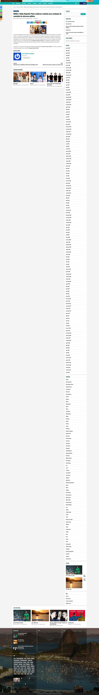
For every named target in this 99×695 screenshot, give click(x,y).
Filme (24, 664)
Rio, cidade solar (68, 23)
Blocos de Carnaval (20, 658)
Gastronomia (68, 445)
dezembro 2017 (68, 303)
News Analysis (68, 492)
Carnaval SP (30, 660)
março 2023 (68, 148)
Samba (67, 527)
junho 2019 (68, 259)
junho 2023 (68, 141)
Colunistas (35, 3)
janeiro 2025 (68, 94)
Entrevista (45, 3)
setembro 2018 (68, 281)
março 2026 (68, 60)
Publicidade (50, 3)
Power (67, 517)
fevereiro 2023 (68, 151)
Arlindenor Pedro (69, 386)
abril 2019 (67, 264)
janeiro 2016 (68, 360)
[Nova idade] (21, 77)
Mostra (67, 485)
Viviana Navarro (68, 558)
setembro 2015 (68, 369)
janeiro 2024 (68, 124)
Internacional (68, 460)
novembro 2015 (68, 365)
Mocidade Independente (70, 482)
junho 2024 (68, 112)
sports (19, 673)
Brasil (25, 658)
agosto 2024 (68, 107)
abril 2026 (67, 58)
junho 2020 (68, 229)
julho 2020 (68, 227)
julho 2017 (67, 315)
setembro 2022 (68, 163)
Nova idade (15, 83)
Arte (14, 658)
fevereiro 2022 (68, 180)
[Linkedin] (32, 22)
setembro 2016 (68, 340)
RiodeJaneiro (24, 671)
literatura (15, 668)
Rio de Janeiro (18, 671)
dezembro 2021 (68, 185)
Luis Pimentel (68, 472)
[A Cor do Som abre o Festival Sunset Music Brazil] (55, 77)
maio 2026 (67, 55)
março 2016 (68, 355)
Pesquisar (68, 11)
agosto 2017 (68, 313)
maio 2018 (67, 291)
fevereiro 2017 (68, 328)
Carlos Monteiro (68, 394)
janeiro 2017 (68, 330)
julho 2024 (67, 109)
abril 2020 (67, 234)
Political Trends (68, 512)
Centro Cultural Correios (18, 662)
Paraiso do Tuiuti (68, 502)
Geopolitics (68, 448)
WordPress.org (68, 603)
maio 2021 (67, 202)
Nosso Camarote (68, 495)
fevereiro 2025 (68, 92)
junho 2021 (68, 200)
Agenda (67, 379)
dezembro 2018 (68, 274)
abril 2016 (67, 352)
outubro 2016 (68, 338)
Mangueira (67, 477)
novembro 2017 (68, 306)
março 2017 (68, 325)
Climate (67, 416)
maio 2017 (67, 320)
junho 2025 (68, 82)
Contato (39, 3)
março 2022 (68, 178)
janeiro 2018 (68, 301)
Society (67, 539)
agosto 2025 (68, 77)
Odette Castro (68, 497)
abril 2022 (67, 175)
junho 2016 (68, 347)
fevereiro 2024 (68, 121)
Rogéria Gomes (68, 522)
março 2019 (68, 266)
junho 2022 (68, 171)
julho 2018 (67, 286)
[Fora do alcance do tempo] (74, 570)
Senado (15, 673)
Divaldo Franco (68, 433)
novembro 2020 (68, 217)
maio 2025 (67, 85)
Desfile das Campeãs (69, 431)
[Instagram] (36, 22)
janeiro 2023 (68, 153)
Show (67, 536)
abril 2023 (67, 146)
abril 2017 (67, 323)
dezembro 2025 (68, 67)
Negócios (67, 490)
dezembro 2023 (68, 126)
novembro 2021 (68, 188)
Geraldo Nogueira (69, 450)
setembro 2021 (68, 193)
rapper (33, 670)
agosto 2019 (68, 254)
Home (13, 3)
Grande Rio (68, 455)
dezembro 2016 (68, 333)
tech (25, 673)
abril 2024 (67, 116)
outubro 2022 (68, 161)
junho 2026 (68, 53)
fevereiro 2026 (68, 62)
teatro (22, 673)
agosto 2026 (68, 48)
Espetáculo (16, 664)
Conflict (67, 421)
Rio (14, 671)
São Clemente (68, 529)
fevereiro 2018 (68, 298)
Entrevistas (68, 441)
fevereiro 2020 (68, 239)
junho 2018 (68, 288)
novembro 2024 (68, 99)
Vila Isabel (67, 554)
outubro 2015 (68, 367)
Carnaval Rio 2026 (24, 660)
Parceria (31, 83)
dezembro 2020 (68, 215)
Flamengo (28, 664)
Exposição (20, 664)
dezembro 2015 (68, 362)
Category (67, 399)
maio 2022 (67, 173)
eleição (31, 662)
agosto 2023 (68, 136)
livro (66, 465)
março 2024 (68, 119)
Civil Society (68, 411)
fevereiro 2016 (68, 357)
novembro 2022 (68, 158)
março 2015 (68, 372)
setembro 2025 (68, 75)
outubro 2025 (68, 72)
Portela (67, 514)
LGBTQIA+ (32, 666)
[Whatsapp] (34, 22)
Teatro (67, 541)
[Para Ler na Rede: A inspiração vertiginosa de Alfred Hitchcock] (58, 615)
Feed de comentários (69, 601)
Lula (25, 668)
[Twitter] (30, 22)
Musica (67, 487)
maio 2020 (67, 232)
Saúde (67, 534)
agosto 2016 (68, 342)
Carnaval (29, 3)
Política (25, 670)
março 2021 (68, 207)
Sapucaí (67, 531)
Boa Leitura (24, 3)
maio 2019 (67, 261)
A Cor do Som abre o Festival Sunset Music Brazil (54, 84)
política (67, 509)
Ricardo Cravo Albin (69, 519)
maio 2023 (67, 143)
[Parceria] (38, 77)
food (14, 666)
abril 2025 (67, 87)
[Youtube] (38, 22)
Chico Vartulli (68, 404)
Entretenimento (68, 438)
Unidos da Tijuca (68, 546)
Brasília (28, 658)
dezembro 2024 (68, 97)
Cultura (67, 426)
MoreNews (54, 693)
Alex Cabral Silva (68, 382)
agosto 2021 (68, 195)
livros (22, 668)
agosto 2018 (68, 284)
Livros (67, 468)
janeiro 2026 (68, 65)
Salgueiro (67, 524)
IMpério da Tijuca (69, 458)
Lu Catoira (67, 470)
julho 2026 (68, 50)
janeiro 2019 (68, 271)
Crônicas (67, 423)
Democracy (68, 428)
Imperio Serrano (23, 666)
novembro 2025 (68, 70)
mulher (15, 670)
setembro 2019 (68, 252)
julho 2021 (67, 198)
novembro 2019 (68, 247)
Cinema (67, 406)
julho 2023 (67, 139)
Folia (31, 664)
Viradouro (67, 556)
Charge (67, 401)
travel (31, 673)
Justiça (28, 666)
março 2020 (68, 237)
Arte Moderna (68, 389)
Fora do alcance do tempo (70, 21)
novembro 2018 (68, 276)
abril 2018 (67, 293)
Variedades (68, 549)
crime (28, 662)
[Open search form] (78, 3)
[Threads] (44, 22)
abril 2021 (67, 205)
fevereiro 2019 (68, 269)
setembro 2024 (68, 104)
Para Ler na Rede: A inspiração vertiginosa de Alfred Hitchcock (58, 623)
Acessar (67, 596)
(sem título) (84, 575)
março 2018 (68, 296)
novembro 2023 (68, 129)
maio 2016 (67, 350)
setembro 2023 (68, 134)
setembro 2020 (68, 222)
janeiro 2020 (68, 242)
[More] (46, 22)
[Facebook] (28, 22)
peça (66, 507)
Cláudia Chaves (68, 413)
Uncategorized (16, 11)
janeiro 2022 (68, 183)
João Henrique (68, 463)
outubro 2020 (68, 220)
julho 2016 (67, 345)
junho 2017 (68, 318)
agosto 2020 (68, 225)
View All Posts (26, 57)
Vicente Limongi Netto (69, 551)
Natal (18, 670)
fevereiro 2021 (68, 210)
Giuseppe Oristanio (69, 453)
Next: (53, 64)
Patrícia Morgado (69, 504)
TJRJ (28, 673)
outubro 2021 (68, 190)
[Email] (40, 22)
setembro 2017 (68, 311)
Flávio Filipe (68, 443)
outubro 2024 (68, 102)
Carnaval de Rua (16, 660)
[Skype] (42, 22)
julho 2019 (67, 257)
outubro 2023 (68, 131)
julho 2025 (67, 80)
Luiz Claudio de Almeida (18, 18)
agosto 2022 (68, 166)
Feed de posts (68, 598)
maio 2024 (67, 114)
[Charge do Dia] (77, 615)
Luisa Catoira (68, 475)
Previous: (25, 64)
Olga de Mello (68, 499)
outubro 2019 (68, 249)
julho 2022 (67, 168)
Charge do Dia (68, 30)
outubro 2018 (68, 279)
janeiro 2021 (68, 212)
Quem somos (18, 3)
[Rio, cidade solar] (74, 582)
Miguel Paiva (68, 480)
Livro (19, 668)
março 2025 (68, 89)
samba (29, 671)
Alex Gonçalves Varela (69, 384)
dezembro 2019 (68, 244)
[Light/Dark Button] (76, 3)
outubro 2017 (68, 308)
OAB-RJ (22, 670)
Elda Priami (68, 436)
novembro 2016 (68, 335)
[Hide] (0, 21)
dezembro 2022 (68, 156)
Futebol (18, 666)
